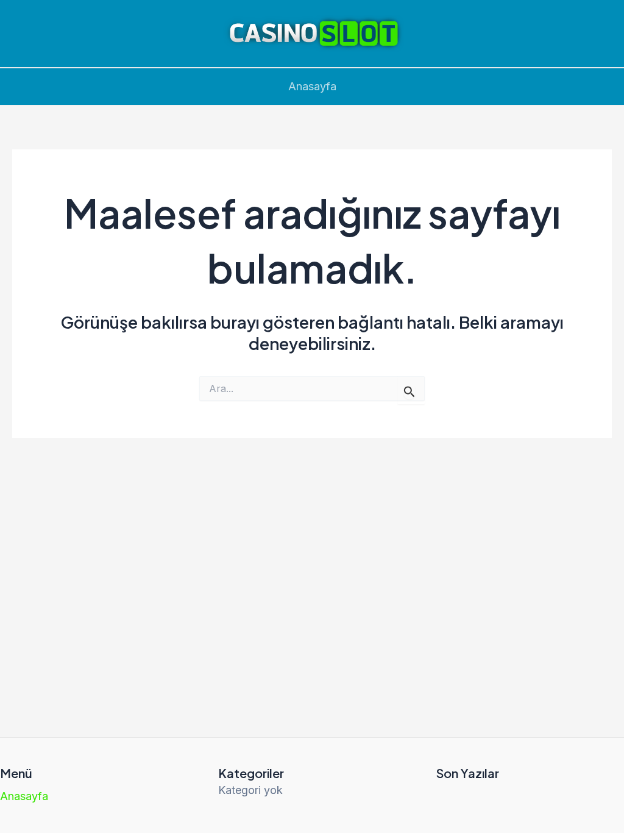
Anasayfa (312, 86)
